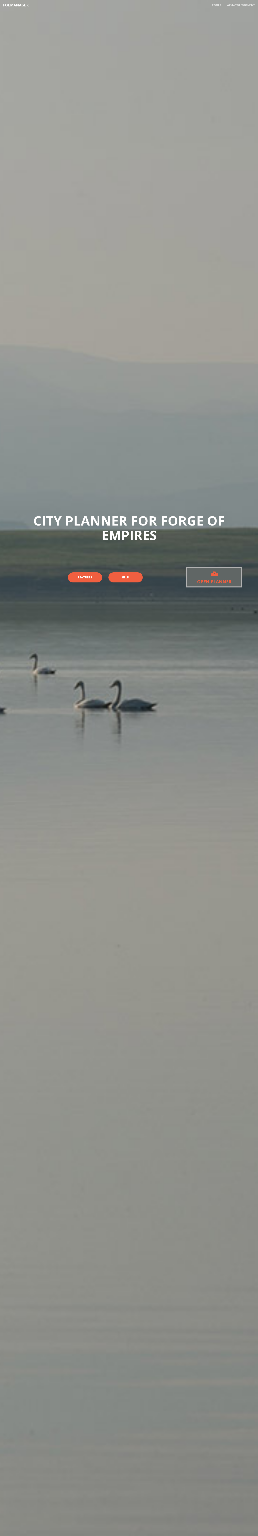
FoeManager (16, 5)
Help (125, 577)
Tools (216, 5)
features (85, 577)
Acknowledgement (241, 5)
